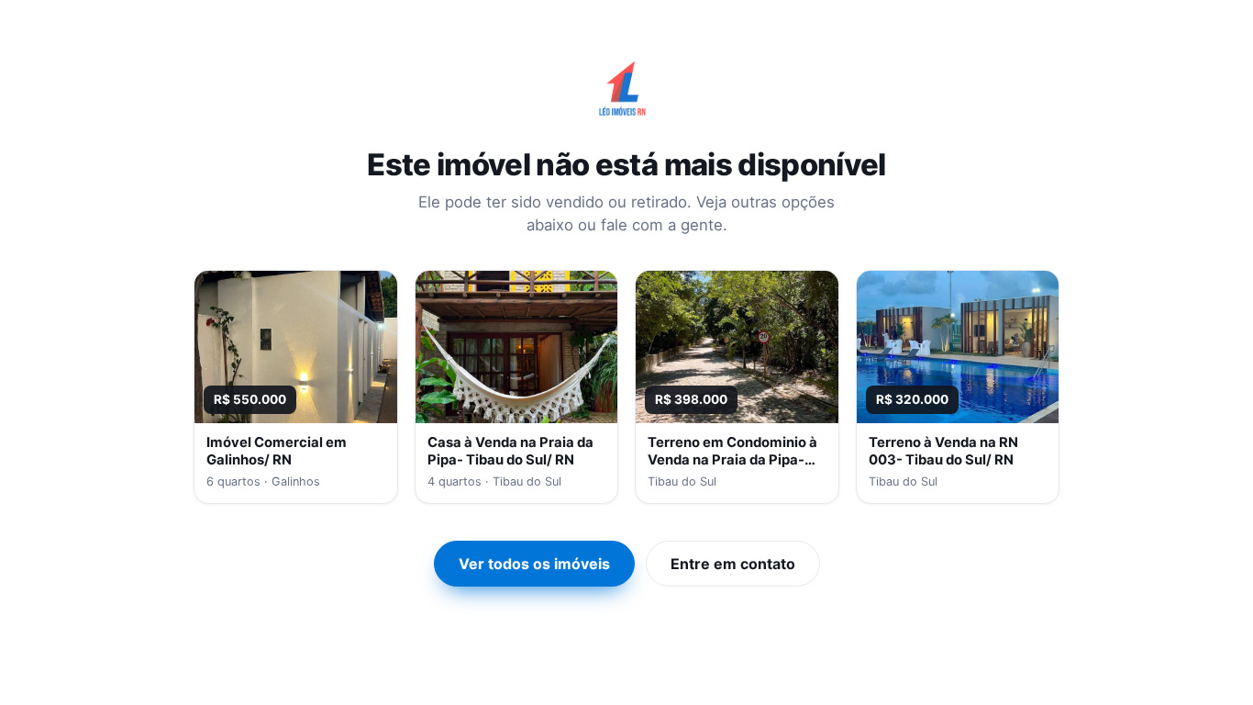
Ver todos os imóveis (534, 563)
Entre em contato (733, 563)
